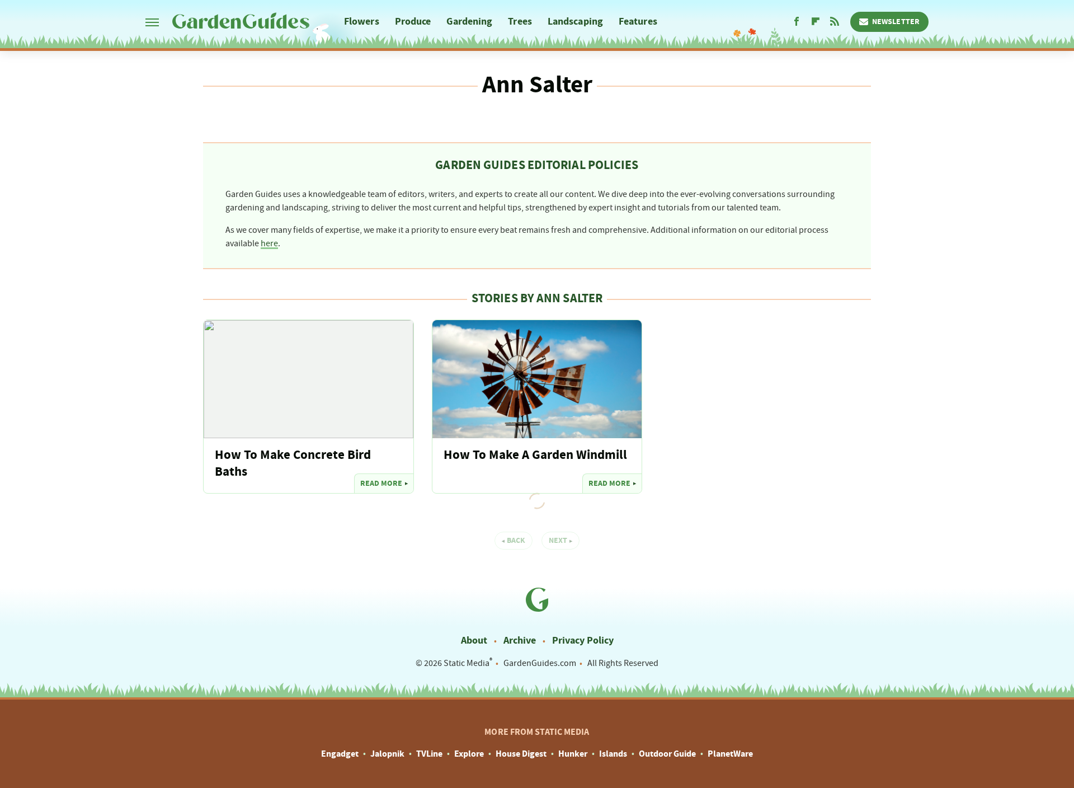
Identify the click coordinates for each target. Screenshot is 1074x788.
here (269, 243)
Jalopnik (387, 753)
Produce (413, 21)
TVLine (429, 753)
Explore (469, 753)
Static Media (466, 663)
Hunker (572, 753)
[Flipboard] (815, 22)
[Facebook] (796, 22)
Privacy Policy (583, 640)
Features (638, 21)
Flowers (361, 21)
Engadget (340, 753)
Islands (613, 753)
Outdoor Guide (667, 753)
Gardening (469, 21)
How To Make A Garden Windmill (535, 455)
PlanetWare (730, 753)
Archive (519, 640)
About (474, 640)
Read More (381, 484)
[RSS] (834, 22)
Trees (520, 21)
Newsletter (896, 22)
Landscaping (575, 21)
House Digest (521, 753)
